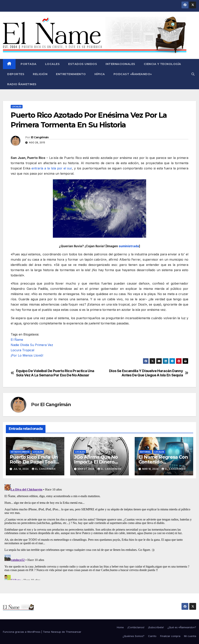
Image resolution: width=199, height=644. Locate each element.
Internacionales (120, 64)
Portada (28, 64)
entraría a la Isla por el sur (51, 168)
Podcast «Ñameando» (132, 74)
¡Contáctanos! (135, 627)
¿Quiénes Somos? (133, 636)
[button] (193, 74)
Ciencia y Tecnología (162, 64)
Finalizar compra (170, 636)
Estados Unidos (82, 64)
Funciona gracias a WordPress (22, 631)
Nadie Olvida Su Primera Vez (32, 345)
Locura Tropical (22, 350)
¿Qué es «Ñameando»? (182, 627)
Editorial (145, 452)
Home (120, 627)
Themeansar (73, 631)
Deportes (15, 74)
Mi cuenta (190, 636)
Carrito (152, 636)
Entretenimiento (71, 74)
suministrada (129, 246)
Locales (52, 64)
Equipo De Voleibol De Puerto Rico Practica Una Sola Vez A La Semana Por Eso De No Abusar (55, 373)
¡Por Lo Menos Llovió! (27, 355)
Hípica (99, 74)
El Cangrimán (40, 137)
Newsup (56, 631)
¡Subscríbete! (156, 627)
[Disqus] (99, 531)
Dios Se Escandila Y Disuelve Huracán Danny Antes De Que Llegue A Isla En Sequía (146, 373)
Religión (40, 74)
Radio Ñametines (22, 84)
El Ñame (17, 340)
